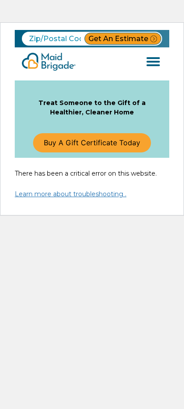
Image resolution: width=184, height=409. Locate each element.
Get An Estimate (118, 38)
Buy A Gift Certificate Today (92, 142)
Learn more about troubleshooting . (70, 194)
